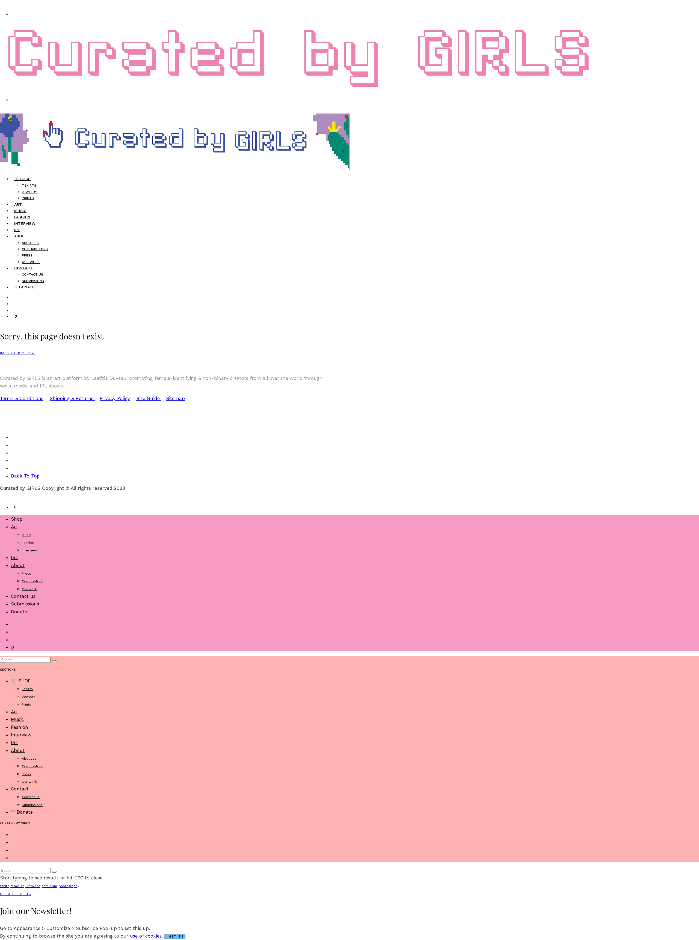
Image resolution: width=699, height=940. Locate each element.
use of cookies (146, 936)
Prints (28, 198)
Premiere (32, 886)
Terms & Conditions (21, 398)
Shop (17, 519)
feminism (49, 886)
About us (30, 243)
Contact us (32, 274)
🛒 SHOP (22, 179)
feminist (17, 886)
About (20, 236)
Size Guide (148, 398)
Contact (23, 268)
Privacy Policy (115, 398)
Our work (29, 589)
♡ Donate (24, 287)
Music (26, 535)
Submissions (25, 604)
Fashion (28, 543)
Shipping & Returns (72, 398)
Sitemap (175, 398)
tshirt (4, 886)
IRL (14, 557)
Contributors (35, 249)
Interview (24, 223)
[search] (54, 661)
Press (27, 255)
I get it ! (175, 936)
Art (14, 526)
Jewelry (29, 192)
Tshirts (29, 185)
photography (69, 886)
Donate (19, 611)
